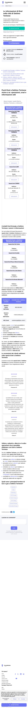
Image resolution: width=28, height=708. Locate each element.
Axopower (13, 487)
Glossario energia (5, 680)
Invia (14, 528)
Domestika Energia (13, 506)
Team (3, 673)
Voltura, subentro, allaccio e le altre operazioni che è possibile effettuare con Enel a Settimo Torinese (14, 79)
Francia (3, 689)
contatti (12, 325)
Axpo (13, 489)
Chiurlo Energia (13, 497)
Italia (2, 687)
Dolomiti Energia (13, 503)
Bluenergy (13, 492)
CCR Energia (13, 495)
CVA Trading (13, 500)
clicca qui (15, 533)
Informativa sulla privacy (6, 683)
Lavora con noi (4, 678)
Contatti (3, 675)
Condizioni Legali (5, 681)
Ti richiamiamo (14, 43)
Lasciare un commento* (8, 517)
